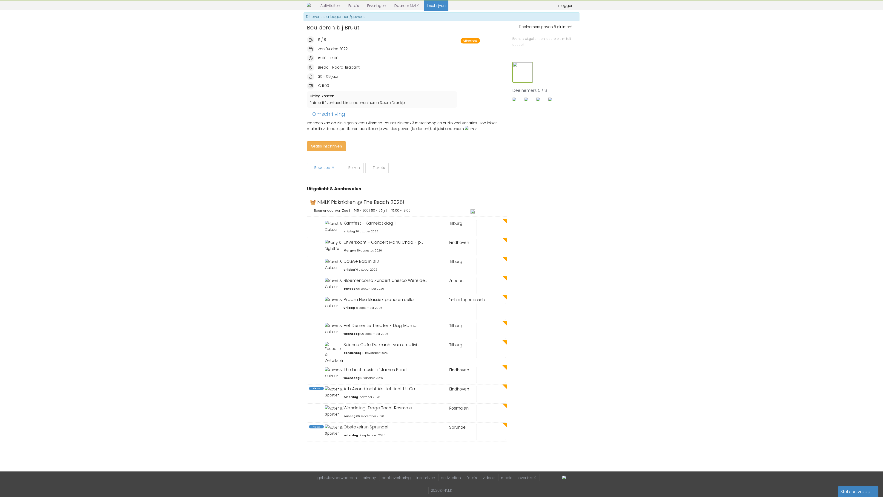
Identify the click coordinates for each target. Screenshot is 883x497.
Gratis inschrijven (326, 146)
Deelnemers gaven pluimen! (542, 35)
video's (489, 477)
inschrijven (425, 477)
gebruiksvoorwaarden (337, 477)
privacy (369, 477)
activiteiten (451, 477)
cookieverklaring (396, 477)
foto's (472, 477)
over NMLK (527, 477)
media (507, 477)
